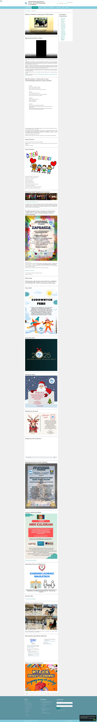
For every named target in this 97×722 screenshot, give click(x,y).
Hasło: (57, 704)
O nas (26, 712)
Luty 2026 (62, 22)
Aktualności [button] (35, 7)
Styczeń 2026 (63, 23)
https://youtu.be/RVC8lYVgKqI (31, 598)
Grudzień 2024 (63, 31)
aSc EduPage (71, 720)
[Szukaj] (66, 1)
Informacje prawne (28, 706)
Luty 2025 (62, 29)
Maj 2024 (62, 37)
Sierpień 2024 (63, 35)
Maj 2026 (62, 19)
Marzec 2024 (63, 38)
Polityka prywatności (29, 707)
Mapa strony (28, 711)
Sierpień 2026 (63, 18)
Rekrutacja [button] (59, 7)
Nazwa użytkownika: (59, 701)
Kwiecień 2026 (63, 20)
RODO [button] (63, 7)
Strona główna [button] (28, 7)
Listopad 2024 (63, 32)
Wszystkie (62, 39)
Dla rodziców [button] (51, 7)
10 (45, 693)
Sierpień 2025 (63, 27)
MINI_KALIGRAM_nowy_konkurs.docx (31, 560)
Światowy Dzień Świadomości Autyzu (31, 201)
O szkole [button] (45, 7)
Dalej (48, 693)
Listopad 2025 (63, 25)
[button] (60, 3)
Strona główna (28, 10)
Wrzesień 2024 (63, 34)
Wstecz (27, 693)
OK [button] (94, 719)
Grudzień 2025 (63, 24)
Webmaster (27, 701)
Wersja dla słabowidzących (29, 720)
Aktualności (34, 10)
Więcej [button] (67, 7)
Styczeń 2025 (63, 30)
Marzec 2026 (63, 21)
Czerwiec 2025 (63, 28)
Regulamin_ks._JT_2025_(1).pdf (29, 270)
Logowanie (65, 3)
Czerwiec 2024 (63, 36)
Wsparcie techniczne (29, 703)
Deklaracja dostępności (29, 704)
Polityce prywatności (91, 718)
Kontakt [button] (40, 7)
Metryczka (27, 709)
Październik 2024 (63, 33)
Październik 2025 (63, 26)
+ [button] (34, 720)
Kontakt (27, 714)
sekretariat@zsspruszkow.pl (46, 704)
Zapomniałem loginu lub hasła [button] (60, 710)
